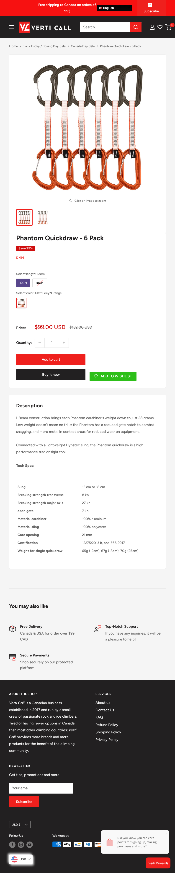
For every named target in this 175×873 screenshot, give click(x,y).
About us (102, 702)
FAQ (99, 717)
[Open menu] (11, 27)
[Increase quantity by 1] (64, 343)
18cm (40, 282)
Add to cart (51, 359)
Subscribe (151, 11)
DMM (20, 258)
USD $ (16, 824)
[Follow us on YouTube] (29, 845)
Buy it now (51, 374)
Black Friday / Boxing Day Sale (44, 46)
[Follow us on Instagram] (21, 845)
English (108, 8)
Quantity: (24, 342)
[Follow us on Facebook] (12, 845)
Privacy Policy (106, 739)
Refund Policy (106, 725)
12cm (23, 282)
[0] (168, 27)
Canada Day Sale (83, 46)
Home (13, 46)
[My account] (152, 27)
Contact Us (104, 710)
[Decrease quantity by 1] (39, 343)
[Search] (136, 27)
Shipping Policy (108, 732)
